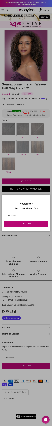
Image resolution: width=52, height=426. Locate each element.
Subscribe (26, 224)
